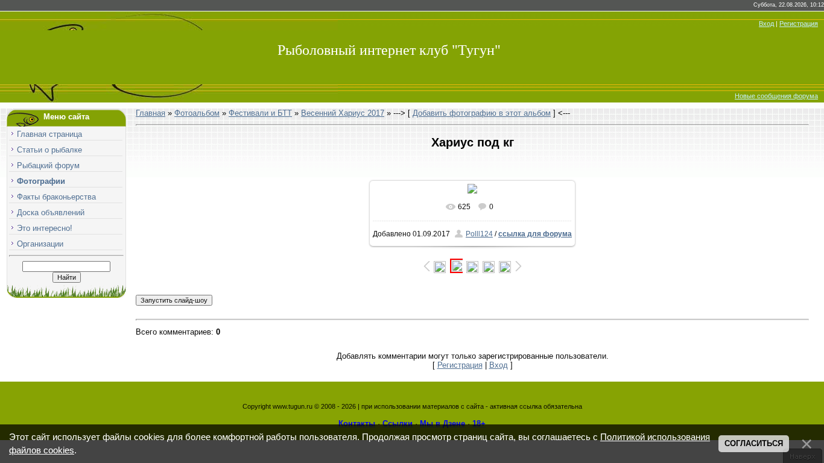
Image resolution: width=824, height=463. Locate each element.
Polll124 (479, 234)
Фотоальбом (197, 113)
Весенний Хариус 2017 (342, 113)
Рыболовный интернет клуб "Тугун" (389, 50)
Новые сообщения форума (776, 95)
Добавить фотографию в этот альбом (482, 113)
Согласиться (753, 443)
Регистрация (798, 23)
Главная (150, 113)
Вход (766, 23)
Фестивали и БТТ (260, 113)
